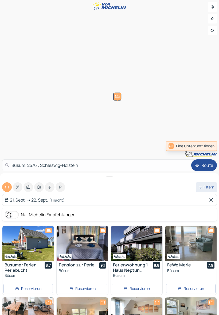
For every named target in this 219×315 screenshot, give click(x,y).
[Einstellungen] (212, 18)
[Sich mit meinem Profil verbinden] (212, 7)
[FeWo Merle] (191, 243)
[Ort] (212, 30)
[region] (28, 243)
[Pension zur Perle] (82, 243)
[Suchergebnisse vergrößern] (109, 176)
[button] (71, 136)
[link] (191, 146)
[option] (7, 187)
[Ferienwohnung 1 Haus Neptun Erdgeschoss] (136, 243)
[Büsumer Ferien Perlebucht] (28, 243)
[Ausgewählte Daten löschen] (212, 200)
